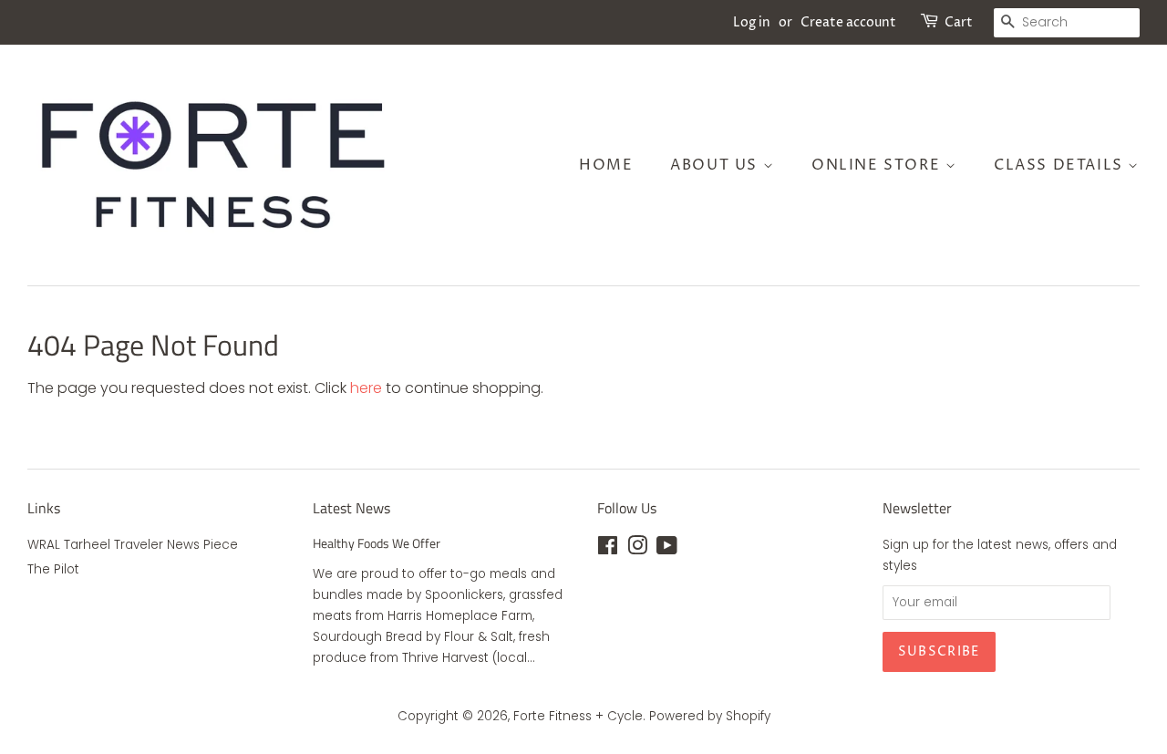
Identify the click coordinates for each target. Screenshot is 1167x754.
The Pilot (53, 569)
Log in (751, 22)
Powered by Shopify (709, 716)
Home (606, 165)
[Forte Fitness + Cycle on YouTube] (666, 549)
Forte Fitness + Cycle (578, 716)
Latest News (351, 508)
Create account (848, 22)
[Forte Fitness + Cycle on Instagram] (637, 549)
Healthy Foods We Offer (376, 543)
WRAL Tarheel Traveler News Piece (132, 544)
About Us (716, 165)
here (366, 387)
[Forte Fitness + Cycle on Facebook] (607, 549)
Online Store (878, 165)
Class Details (1061, 165)
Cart (959, 22)
